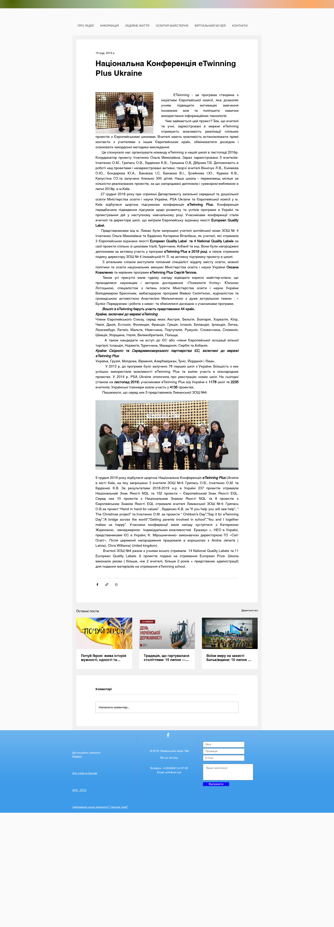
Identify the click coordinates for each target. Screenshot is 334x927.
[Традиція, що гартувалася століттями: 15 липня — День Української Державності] (167, 633)
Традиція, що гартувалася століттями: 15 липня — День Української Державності (166, 658)
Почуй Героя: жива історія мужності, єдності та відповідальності (103, 658)
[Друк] (116, 584)
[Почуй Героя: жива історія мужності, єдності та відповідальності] (104, 633)
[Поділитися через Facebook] (97, 584)
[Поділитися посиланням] (107, 584)
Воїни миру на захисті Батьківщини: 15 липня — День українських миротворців (228, 658)
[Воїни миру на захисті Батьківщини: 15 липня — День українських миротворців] (230, 633)
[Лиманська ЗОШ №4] (168, 735)
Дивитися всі (249, 610)
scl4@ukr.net (173, 772)
